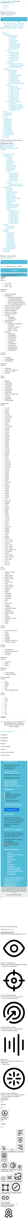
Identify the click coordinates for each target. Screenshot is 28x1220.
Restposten (4, 735)
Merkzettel (6, 5)
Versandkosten (8, 884)
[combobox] (14, 892)
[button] (1, 897)
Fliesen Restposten (16, 67)
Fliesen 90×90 (14, 57)
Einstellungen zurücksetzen (7, 1206)
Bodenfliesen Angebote (17, 65)
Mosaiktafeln (8, 114)
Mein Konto (6, 135)
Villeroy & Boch (11, 201)
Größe (9, 50)
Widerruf (9, 861)
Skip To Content (5, 1204)
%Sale (5, 32)
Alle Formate (14, 60)
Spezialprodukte (9, 134)
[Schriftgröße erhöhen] (2, 1101)
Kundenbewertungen (13, 869)
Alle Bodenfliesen (12, 35)
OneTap (12, 929)
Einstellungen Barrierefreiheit (11, 873)
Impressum (10, 866)
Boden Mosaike (15, 47)
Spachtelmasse (8, 132)
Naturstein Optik (15, 44)
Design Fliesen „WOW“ (17, 83)
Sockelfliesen (14, 49)
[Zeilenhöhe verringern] (2, 1127)
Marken (9, 182)
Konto (5, 7)
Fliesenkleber (8, 129)
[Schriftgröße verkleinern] (2, 1107)
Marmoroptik (14, 40)
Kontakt (12, 2)
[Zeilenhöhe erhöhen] (2, 1121)
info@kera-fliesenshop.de (12, 773)
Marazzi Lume (14, 77)
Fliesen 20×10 (14, 91)
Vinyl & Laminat (5, 755)
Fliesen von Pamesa (16, 63)
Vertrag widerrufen (11, 809)
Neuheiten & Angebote (14, 101)
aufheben (3, 277)
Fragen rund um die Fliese (15, 855)
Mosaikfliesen (8, 113)
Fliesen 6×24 (14, 86)
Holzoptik (13, 39)
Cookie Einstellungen (13, 868)
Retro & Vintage (15, 45)
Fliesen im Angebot (9, 154)
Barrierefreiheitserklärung (15, 871)
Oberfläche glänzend (16, 108)
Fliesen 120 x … (15, 58)
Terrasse (6, 116)
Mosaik (5, 111)
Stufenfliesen (8, 121)
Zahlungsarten (11, 859)
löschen (3, 280)
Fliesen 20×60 (14, 93)
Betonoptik (13, 37)
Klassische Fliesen (16, 75)
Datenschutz (11, 864)
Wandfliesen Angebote (17, 106)
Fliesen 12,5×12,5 (15, 88)
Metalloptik (13, 42)
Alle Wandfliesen (12, 70)
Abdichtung (7, 122)
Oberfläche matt (15, 110)
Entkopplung (8, 124)
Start (2, 266)
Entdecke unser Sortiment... (9, 13)
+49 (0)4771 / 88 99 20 (7, 1)
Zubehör (6, 117)
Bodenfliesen (7, 34)
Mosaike (3, 743)
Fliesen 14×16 (14, 90)
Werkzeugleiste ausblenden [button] (7, 932)
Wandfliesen (7, 68)
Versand (9, 858)
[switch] (9, 966)
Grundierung (8, 127)
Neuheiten (10, 62)
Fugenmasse (8, 126)
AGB (8, 863)
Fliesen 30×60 (14, 52)
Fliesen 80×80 (14, 55)
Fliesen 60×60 (14, 54)
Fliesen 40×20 (14, 96)
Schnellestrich (8, 131)
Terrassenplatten (5, 746)
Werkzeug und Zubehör (7, 752)
